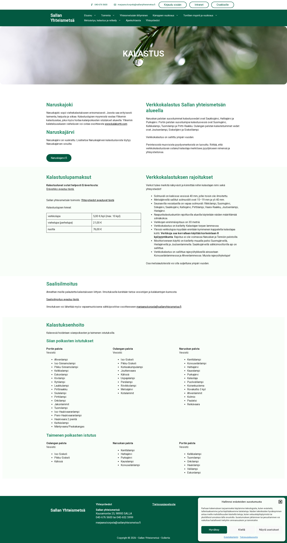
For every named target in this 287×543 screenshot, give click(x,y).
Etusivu (88, 15)
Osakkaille (223, 4)
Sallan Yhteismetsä (62, 18)
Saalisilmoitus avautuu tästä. (62, 299)
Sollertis (165, 537)
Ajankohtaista (133, 20)
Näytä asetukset (269, 529)
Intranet (199, 4)
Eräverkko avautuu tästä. (60, 189)
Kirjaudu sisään (172, 4)
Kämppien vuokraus (163, 15)
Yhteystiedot (153, 20)
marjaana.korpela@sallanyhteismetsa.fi (159, 306)
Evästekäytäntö (231, 537)
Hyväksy (214, 529)
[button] (280, 501)
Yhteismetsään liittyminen (134, 15)
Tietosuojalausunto (249, 537)
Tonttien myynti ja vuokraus (198, 15)
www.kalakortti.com (116, 123)
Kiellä (241, 529)
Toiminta (106, 15)
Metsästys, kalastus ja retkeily (100, 20)
